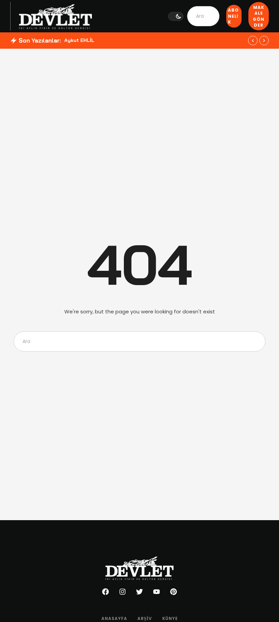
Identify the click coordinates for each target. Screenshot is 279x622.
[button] (175, 16)
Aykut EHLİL (79, 40)
